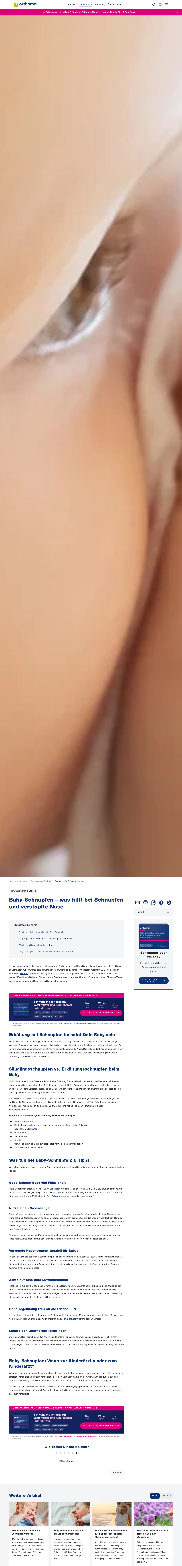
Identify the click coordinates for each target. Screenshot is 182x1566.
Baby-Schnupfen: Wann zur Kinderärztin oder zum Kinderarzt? (47, 952)
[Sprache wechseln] (160, 4)
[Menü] (166, 4)
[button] (145, 902)
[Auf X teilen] (169, 902)
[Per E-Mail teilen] (137, 902)
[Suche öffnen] (154, 4)
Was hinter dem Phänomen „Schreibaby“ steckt (26, 1532)
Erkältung (24, 974)
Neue (154, 1496)
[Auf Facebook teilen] (161, 902)
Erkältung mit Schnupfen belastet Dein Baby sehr (41, 932)
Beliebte (167, 1496)
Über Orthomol (115, 4)
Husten (33, 1129)
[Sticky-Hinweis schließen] (177, 12)
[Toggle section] (16, 945)
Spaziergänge (117, 1315)
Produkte (71, 4)
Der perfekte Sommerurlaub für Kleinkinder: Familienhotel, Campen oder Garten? (111, 1534)
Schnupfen (55, 1189)
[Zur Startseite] (25, 4)
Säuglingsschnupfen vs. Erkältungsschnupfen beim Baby (45, 939)
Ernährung (100, 4)
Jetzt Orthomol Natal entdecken (98, 1013)
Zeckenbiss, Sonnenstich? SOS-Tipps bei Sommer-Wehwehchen (153, 1534)
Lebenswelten (85, 4)
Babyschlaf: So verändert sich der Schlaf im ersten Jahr (69, 1532)
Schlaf (95, 1053)
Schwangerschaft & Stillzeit (41, 881)
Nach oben (117, 1472)
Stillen (91, 1049)
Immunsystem (71, 1319)
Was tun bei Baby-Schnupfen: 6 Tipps (36, 945)
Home (11, 881)
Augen (23, 1133)
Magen (49, 1099)
